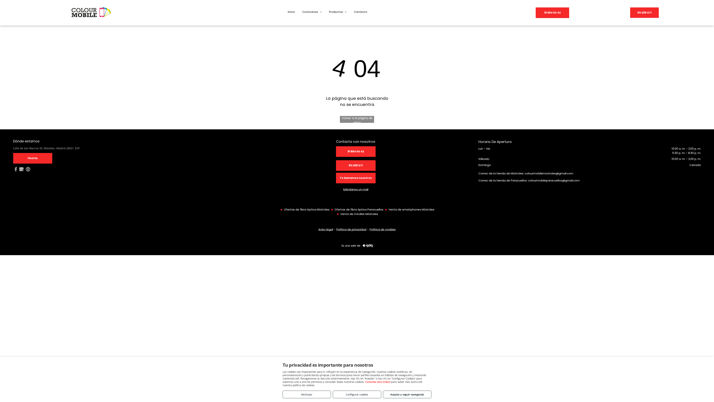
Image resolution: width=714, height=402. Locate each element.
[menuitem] (291, 12)
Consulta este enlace (377, 382)
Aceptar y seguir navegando (407, 394)
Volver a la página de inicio (357, 119)
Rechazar (306, 394)
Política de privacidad (351, 229)
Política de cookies (383, 229)
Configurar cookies (357, 394)
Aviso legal (325, 229)
